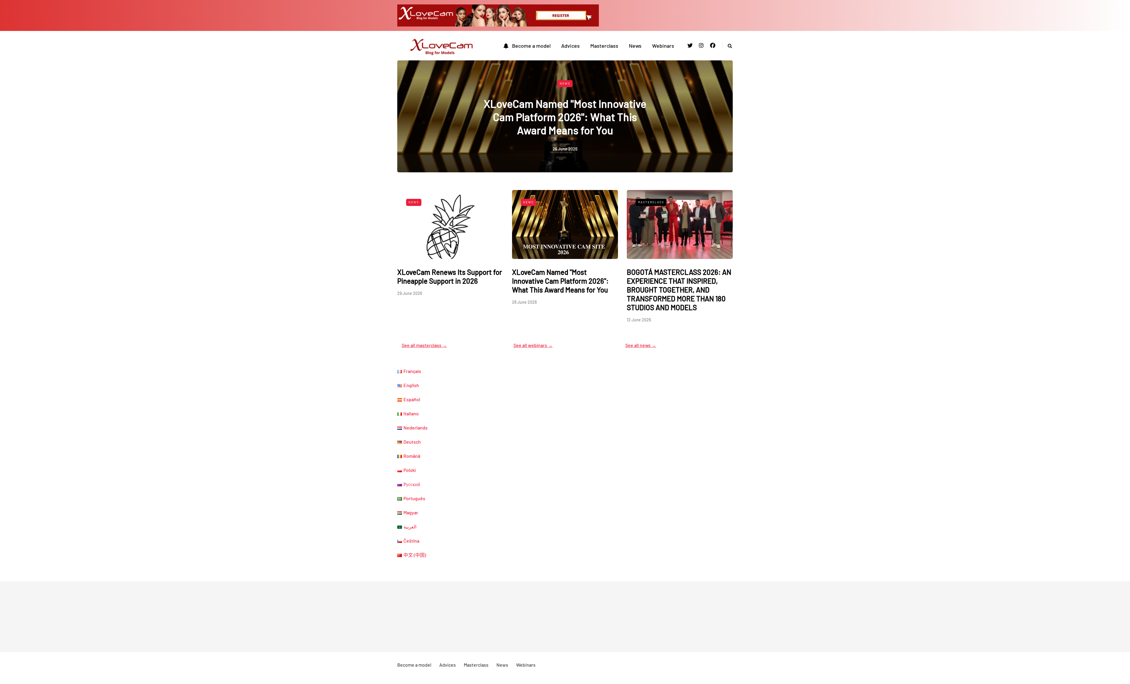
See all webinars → (533, 345)
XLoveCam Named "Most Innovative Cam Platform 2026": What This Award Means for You (565, 116)
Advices (570, 45)
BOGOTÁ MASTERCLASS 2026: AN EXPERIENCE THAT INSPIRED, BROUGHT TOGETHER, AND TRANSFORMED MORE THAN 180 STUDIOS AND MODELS (679, 290)
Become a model (531, 45)
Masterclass (604, 45)
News (635, 45)
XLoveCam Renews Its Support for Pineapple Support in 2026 (449, 276)
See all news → (640, 345)
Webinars (663, 45)
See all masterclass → (424, 345)
